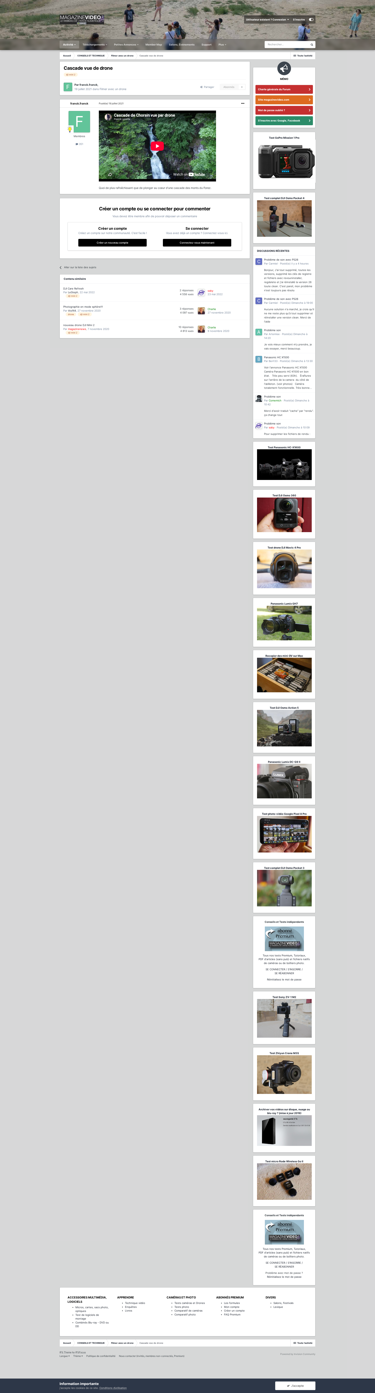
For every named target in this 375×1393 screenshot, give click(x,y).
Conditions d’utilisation (113, 1387)
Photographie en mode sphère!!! (83, 306)
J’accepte (297, 1385)
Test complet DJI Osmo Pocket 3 (284, 867)
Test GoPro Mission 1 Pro (284, 137)
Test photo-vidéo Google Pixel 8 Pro (284, 813)
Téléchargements (94, 44)
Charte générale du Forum (274, 89)
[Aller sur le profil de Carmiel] (258, 261)
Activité (68, 44)
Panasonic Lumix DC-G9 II (284, 761)
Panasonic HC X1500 (276, 357)
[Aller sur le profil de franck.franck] (68, 87)
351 (80, 144)
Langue (64, 1356)
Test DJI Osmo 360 (284, 495)
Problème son (272, 330)
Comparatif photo (185, 1314)
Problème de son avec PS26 (281, 259)
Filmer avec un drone (113, 89)
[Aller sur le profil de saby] (201, 292)
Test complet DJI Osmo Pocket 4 (284, 198)
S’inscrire (299, 19)
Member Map (154, 44)
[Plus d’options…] (243, 103)
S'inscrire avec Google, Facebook (279, 120)
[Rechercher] (311, 44)
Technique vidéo (135, 1303)
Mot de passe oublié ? (271, 110)
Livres (128, 1310)
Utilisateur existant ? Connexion (266, 19)
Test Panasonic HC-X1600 (284, 447)
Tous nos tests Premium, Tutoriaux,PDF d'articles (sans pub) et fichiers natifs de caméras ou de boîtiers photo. (284, 959)
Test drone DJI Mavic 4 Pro (284, 547)
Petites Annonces (125, 44)
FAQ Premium (232, 1314)
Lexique (278, 1306)
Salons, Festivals (283, 1303)
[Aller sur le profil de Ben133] (258, 359)
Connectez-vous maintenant (197, 242)
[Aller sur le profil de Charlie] (201, 310)
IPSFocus (80, 1352)
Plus (221, 44)
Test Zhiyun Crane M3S (284, 1053)
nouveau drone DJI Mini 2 (79, 325)
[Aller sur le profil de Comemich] (258, 398)
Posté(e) (111, 103)
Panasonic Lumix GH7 (284, 603)
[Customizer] (311, 19)
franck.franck (79, 103)
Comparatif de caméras (188, 1310)
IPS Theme (65, 1352)
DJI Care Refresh (73, 288)
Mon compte (231, 1306)
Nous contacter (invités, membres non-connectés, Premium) (151, 1356)
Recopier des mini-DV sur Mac (284, 655)
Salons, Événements (182, 44)
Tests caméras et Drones (189, 1303)
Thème (77, 1356)
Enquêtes (131, 1306)
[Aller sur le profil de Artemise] (258, 332)
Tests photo (181, 1306)
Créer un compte (234, 1310)
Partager (208, 86)
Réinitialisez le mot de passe (284, 979)
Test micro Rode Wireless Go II (284, 1161)
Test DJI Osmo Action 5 (284, 707)
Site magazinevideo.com (273, 99)
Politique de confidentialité (100, 1356)
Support (207, 44)
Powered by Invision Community (297, 1354)
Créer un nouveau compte (112, 242)
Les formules (232, 1303)
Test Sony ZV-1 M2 (284, 997)
